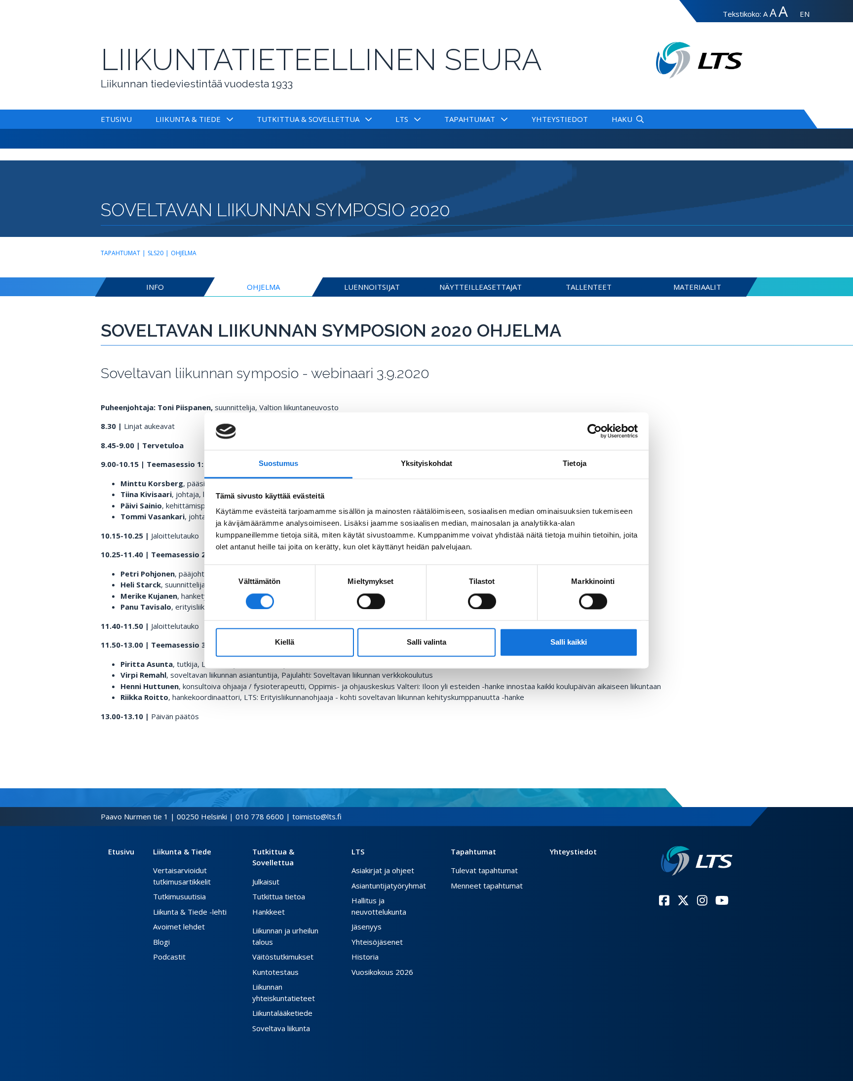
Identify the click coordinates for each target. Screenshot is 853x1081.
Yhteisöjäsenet (377, 942)
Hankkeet (268, 912)
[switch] (371, 602)
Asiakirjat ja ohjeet (382, 870)
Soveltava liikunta (281, 1028)
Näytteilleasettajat (480, 287)
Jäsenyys (366, 926)
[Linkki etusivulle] (697, 861)
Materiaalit (697, 287)
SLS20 (155, 253)
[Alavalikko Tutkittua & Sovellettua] (366, 119)
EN (805, 14)
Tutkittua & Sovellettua (308, 119)
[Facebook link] (664, 900)
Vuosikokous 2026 (382, 972)
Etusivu (116, 119)
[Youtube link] (722, 900)
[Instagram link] (702, 900)
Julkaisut (265, 882)
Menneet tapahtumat (487, 885)
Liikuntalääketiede (282, 1013)
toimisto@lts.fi (317, 816)
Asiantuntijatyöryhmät (388, 885)
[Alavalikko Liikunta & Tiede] (228, 119)
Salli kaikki (568, 642)
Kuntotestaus (275, 972)
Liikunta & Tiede (188, 119)
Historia (365, 957)
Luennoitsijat (372, 287)
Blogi (161, 942)
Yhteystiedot (560, 119)
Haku (622, 119)
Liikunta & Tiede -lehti (190, 912)
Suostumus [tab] (279, 464)
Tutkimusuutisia (179, 896)
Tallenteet (589, 287)
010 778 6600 (259, 816)
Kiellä (284, 642)
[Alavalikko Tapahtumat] (502, 119)
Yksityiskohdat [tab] (426, 464)
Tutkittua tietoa (278, 896)
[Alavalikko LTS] (415, 119)
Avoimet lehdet (179, 926)
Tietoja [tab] (574, 464)
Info (155, 287)
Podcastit (169, 957)
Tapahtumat (469, 119)
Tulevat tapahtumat (484, 870)
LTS (401, 119)
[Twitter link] (683, 900)
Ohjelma (183, 253)
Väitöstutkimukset (282, 957)
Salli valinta (426, 642)
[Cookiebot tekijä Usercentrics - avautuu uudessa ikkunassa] (594, 431)
